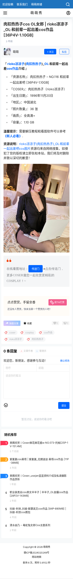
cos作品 (12, 68)
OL (46, 64)
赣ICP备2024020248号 (36, 552)
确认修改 (64, 360)
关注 (51, 51)
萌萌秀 (46, 546)
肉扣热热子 (33, 64)
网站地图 (36, 556)
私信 (64, 51)
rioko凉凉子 (16, 64)
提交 (64, 405)
